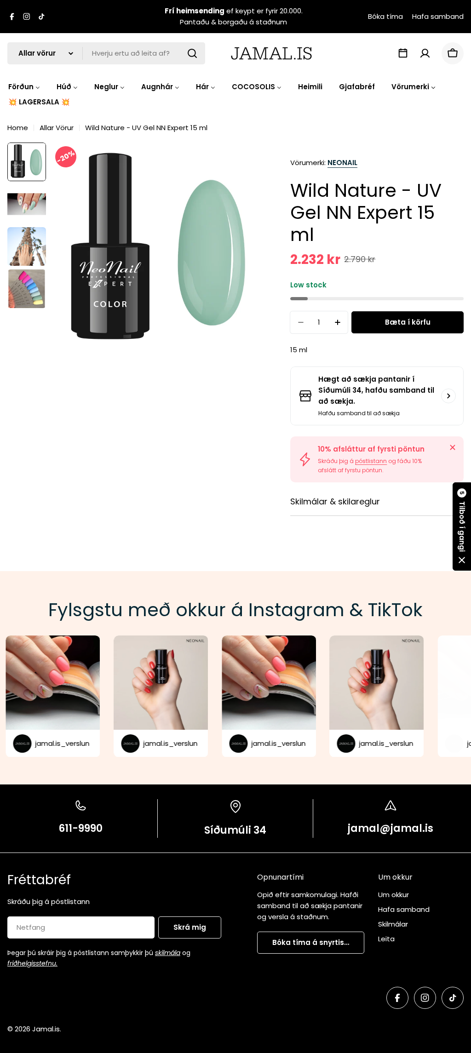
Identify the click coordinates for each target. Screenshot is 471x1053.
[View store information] (448, 396)
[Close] (452, 447)
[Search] (192, 53)
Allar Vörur (57, 127)
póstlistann (371, 461)
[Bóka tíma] (402, 53)
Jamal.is (46, 1029)
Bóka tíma (385, 16)
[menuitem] (24, 86)
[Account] (425, 53)
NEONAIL (342, 162)
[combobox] (106, 53)
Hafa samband (438, 16)
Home (17, 127)
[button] (462, 526)
